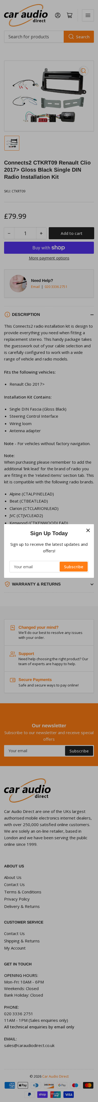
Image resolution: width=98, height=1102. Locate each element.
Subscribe (73, 566)
